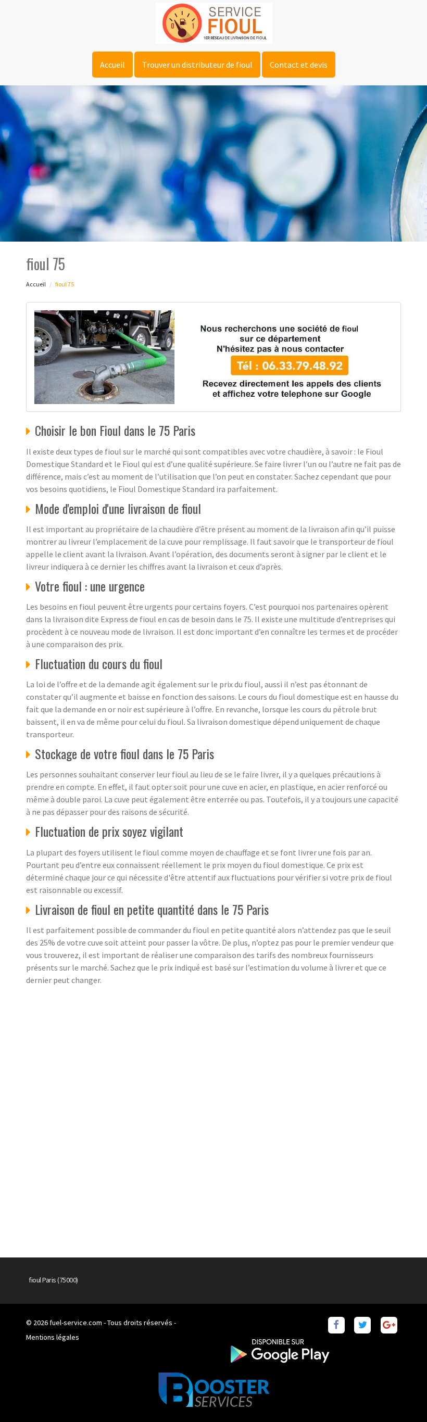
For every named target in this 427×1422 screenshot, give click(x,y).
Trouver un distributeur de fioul (197, 64)
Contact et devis (299, 64)
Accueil (112, 64)
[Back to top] (398, 1393)
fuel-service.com (75, 1322)
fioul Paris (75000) (53, 1280)
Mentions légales (52, 1337)
